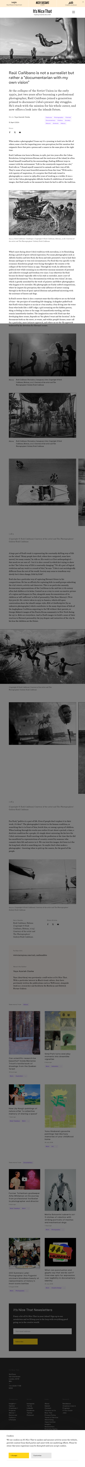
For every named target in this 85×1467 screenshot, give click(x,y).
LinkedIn (30, 1408)
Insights (48, 1424)
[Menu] (73, 12)
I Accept (14, 1455)
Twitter (30, 1413)
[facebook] (10, 132)
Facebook (30, 1410)
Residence (67, 1403)
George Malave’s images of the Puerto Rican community (33, 612)
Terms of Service (51, 1417)
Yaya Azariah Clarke (22, 117)
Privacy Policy (50, 1415)
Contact (48, 1408)
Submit (47, 1406)
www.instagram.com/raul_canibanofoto (30, 955)
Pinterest (30, 1415)
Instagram (30, 1403)
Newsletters (49, 1426)
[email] (20, 132)
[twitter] (15, 132)
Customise (37, 1455)
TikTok (29, 1406)
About (47, 1403)
